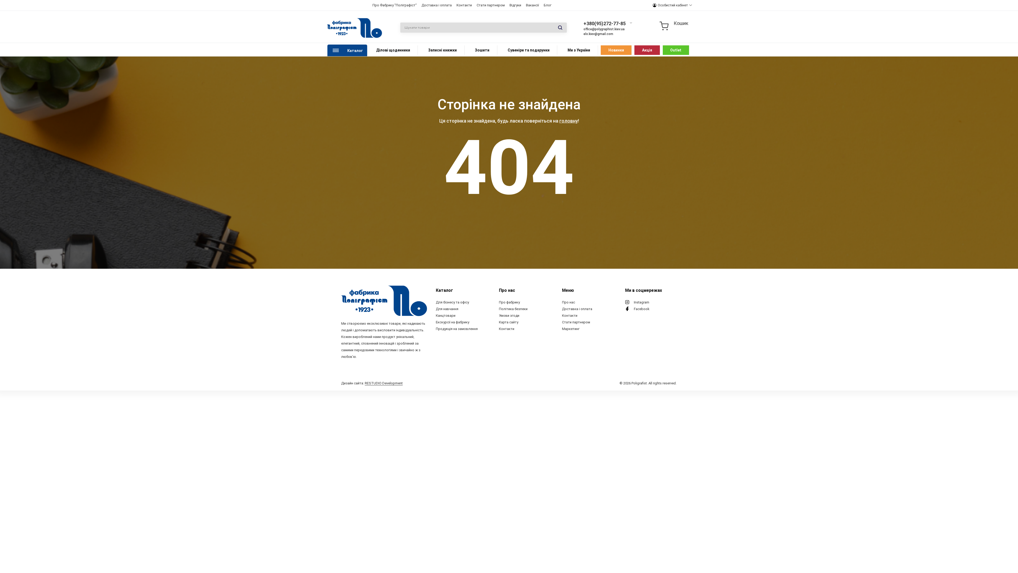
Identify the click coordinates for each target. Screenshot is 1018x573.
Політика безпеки (513, 309)
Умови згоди (509, 316)
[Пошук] (560, 28)
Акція (647, 50)
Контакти (464, 5)
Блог (547, 5)
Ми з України (579, 50)
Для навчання (447, 309)
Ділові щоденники (393, 50)
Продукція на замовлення (457, 329)
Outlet (675, 50)
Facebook (642, 309)
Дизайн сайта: (372, 383)
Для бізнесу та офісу (452, 302)
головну (568, 121)
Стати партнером (491, 5)
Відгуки (515, 5)
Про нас (568, 302)
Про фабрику (509, 302)
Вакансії (532, 5)
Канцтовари (445, 316)
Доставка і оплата (437, 5)
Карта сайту (508, 322)
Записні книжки (442, 50)
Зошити (482, 50)
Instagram (641, 302)
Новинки (616, 50)
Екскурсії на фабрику (452, 322)
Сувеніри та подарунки (529, 50)
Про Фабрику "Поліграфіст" (394, 5)
